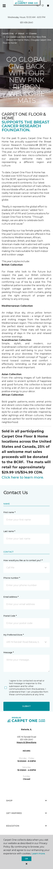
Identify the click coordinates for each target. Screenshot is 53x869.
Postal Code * (10, 616)
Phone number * (11, 578)
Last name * (9, 531)
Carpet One (8, 33)
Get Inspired (14, 813)
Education (12, 826)
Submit (26, 706)
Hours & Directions (26, 742)
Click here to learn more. (23, 477)
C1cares (33, 33)
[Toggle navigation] (4, 6)
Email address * (11, 597)
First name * (9, 512)
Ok (26, 858)
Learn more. (38, 853)
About (21, 33)
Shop (9, 800)
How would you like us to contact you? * (23, 560)
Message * (8, 652)
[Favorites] (42, 6)
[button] (37, 6)
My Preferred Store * (13, 635)
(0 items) (48, 6)
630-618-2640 (26, 22)
